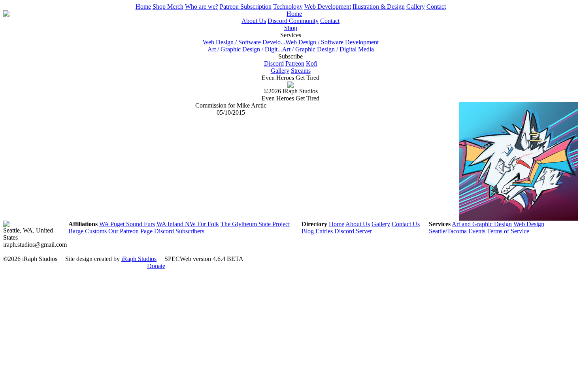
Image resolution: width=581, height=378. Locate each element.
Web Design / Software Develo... (244, 42)
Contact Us (406, 224)
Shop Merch (168, 6)
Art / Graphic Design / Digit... (245, 49)
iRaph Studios (139, 258)
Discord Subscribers (179, 231)
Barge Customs (87, 231)
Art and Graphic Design (482, 224)
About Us (253, 20)
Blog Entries (317, 231)
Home (143, 6)
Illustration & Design (379, 6)
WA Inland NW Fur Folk (188, 224)
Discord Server (353, 231)
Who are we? (201, 6)
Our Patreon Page (130, 231)
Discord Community (293, 20)
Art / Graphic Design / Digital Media (328, 49)
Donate (156, 266)
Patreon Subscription (246, 6)
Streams (301, 70)
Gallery (415, 6)
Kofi (311, 63)
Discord (274, 63)
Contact (436, 6)
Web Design (528, 224)
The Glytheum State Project (255, 224)
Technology (288, 6)
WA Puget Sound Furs (127, 224)
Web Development (327, 6)
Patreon (294, 63)
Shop (290, 28)
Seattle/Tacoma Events (457, 231)
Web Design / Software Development (332, 42)
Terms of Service (508, 231)
